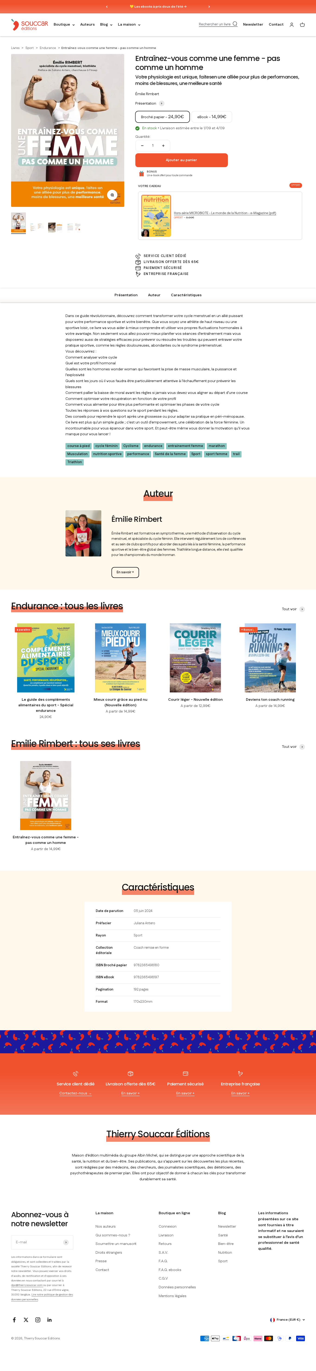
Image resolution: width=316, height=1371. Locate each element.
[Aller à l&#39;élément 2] (37, 228)
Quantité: (142, 136)
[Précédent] (107, 6)
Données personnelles (177, 1287)
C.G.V (163, 1278)
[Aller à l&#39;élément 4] (74, 228)
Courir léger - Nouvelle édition (195, 699)
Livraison (166, 1235)
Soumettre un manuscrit (116, 1244)
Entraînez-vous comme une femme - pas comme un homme (46, 840)
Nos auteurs (106, 1226)
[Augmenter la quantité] (163, 145)
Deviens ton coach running (270, 699)
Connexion (168, 1226)
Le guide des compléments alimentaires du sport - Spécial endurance (45, 705)
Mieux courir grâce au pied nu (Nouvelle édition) (120, 702)
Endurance (48, 48)
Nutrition (225, 1252)
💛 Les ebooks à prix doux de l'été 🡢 (158, 6)
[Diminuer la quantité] (142, 145)
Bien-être (226, 1244)
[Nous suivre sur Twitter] (26, 1320)
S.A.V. (163, 1252)
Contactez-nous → (75, 1093)
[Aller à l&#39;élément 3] (55, 228)
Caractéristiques (186, 295)
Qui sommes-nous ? (113, 1235)
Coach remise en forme (151, 947)
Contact (276, 24)
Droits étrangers (109, 1252)
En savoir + (125, 572)
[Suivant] (209, 6)
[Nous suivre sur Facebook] (14, 1320)
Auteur (154, 295)
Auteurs (87, 24)
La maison (127, 24)
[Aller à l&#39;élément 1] (18, 223)
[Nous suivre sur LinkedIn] (49, 1320)
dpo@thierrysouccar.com (27, 1285)
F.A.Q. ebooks (170, 1270)
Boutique (62, 24)
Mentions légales (172, 1296)
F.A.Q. (163, 1261)
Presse (101, 1261)
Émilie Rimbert (147, 94)
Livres (15, 48)
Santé (223, 1235)
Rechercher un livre (215, 24)
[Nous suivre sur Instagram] (38, 1320)
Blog (104, 24)
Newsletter (253, 24)
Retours (165, 1244)
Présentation (126, 295)
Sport (29, 48)
